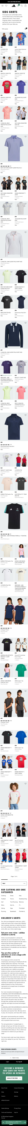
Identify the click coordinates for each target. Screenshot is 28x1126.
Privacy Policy (17, 1108)
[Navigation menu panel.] (2, 6)
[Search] (22, 6)
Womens (21, 902)
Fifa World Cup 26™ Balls (22, 911)
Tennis (12, 899)
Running (3, 911)
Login (7, 1061)
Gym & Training (12, 905)
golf (3, 22)
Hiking (3, 908)
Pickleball (22, 908)
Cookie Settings (5, 1108)
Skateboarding (23, 899)
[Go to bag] (25, 6)
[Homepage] (13, 6)
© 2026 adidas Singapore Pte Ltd (7, 1117)
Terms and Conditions (6, 1112)
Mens (2, 905)
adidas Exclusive (5, 1100)
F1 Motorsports (22, 905)
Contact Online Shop (19, 1088)
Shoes (11, 895)
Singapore (16, 1123)
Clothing (3, 895)
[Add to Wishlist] (11, 34)
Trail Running (14, 902)
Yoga (11, 908)
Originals (4, 20)
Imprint (16, 1112)
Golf (2, 902)
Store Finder (4, 1088)
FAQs (2, 1092)
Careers (3, 1096)
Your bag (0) (19, 1061)
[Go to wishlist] (6, 6)
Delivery (16, 1096)
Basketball (13, 911)
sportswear (16, 20)
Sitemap (16, 1092)
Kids (20, 895)
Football (3, 899)
